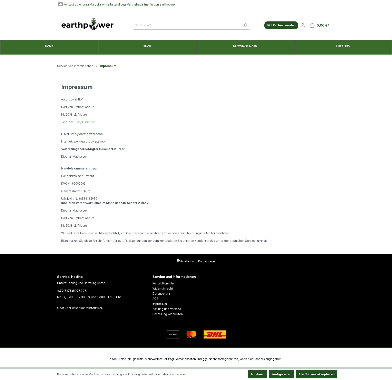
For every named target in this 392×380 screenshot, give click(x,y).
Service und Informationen (174, 277)
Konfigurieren (282, 374)
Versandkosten (185, 359)
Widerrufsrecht (163, 288)
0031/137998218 (85, 122)
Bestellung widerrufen (168, 314)
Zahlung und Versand (167, 309)
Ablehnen (258, 374)
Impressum (160, 303)
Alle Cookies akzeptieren (316, 374)
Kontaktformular (91, 308)
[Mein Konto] (302, 25)
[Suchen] (245, 25)
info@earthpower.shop (87, 134)
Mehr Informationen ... (176, 374)
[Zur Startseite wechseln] (87, 24)
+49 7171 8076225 (72, 291)
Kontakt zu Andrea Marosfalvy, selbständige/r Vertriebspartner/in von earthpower (119, 4)
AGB (155, 298)
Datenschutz (161, 293)
